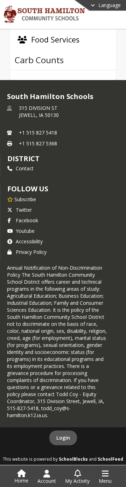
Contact (25, 168)
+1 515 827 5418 (38, 132)
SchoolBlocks (73, 459)
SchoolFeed (110, 459)
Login (63, 437)
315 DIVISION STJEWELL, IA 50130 (39, 111)
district (23, 158)
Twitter (24, 209)
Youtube (25, 231)
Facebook (27, 220)
